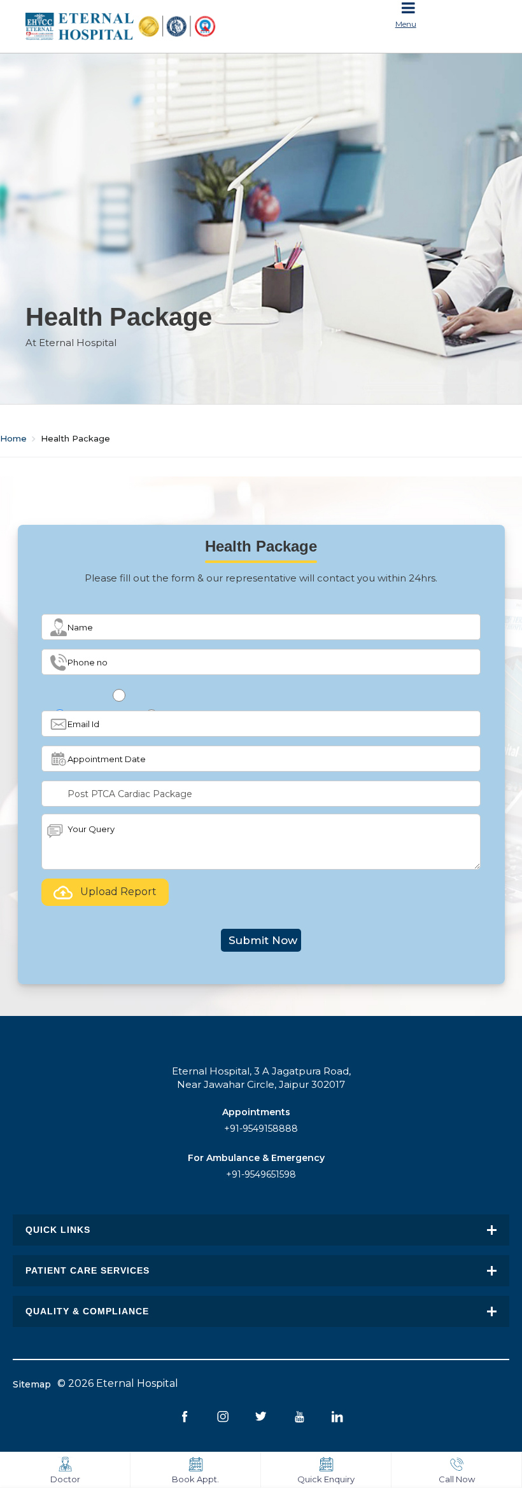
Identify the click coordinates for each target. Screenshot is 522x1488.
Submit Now (263, 940)
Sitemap (32, 1384)
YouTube (299, 1416)
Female (121, 714)
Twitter (261, 1416)
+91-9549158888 (261, 1128)
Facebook (185, 1416)
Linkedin (337, 1416)
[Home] (138, 26)
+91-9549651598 (261, 1174)
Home (13, 438)
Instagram (223, 1416)
